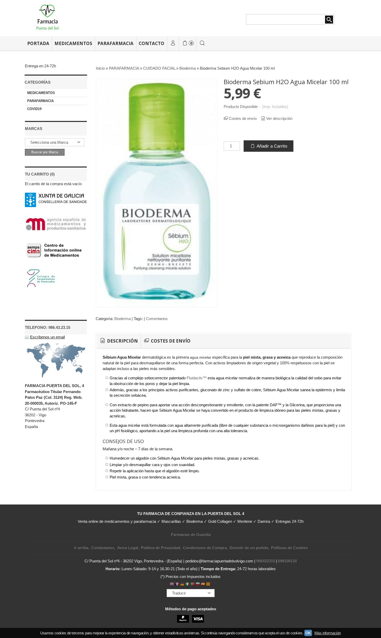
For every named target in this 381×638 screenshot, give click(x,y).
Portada (38, 43)
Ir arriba (81, 548)
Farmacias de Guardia (191, 534)
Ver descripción (279, 118)
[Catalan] (208, 584)
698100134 (287, 561)
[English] (172, 584)
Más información (327, 633)
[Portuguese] (192, 584)
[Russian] (198, 584)
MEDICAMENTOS (73, 43)
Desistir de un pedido (249, 548)
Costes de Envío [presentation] (170, 341)
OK (308, 633)
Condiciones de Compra (205, 548)
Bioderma (122, 318)
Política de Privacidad (160, 548)
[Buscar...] (202, 43)
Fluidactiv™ (197, 378)
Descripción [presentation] (122, 341)
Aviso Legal (127, 548)
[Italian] (187, 584)
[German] (182, 584)
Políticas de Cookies (289, 548)
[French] (177, 584)
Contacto (151, 43)
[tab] (118, 341)
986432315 (265, 561)
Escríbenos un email (47, 337)
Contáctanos (102, 548)
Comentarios (157, 318)
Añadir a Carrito (271, 146)
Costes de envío (243, 118)
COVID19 (34, 109)
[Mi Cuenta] (172, 43)
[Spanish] (203, 584)
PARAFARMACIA (115, 43)
